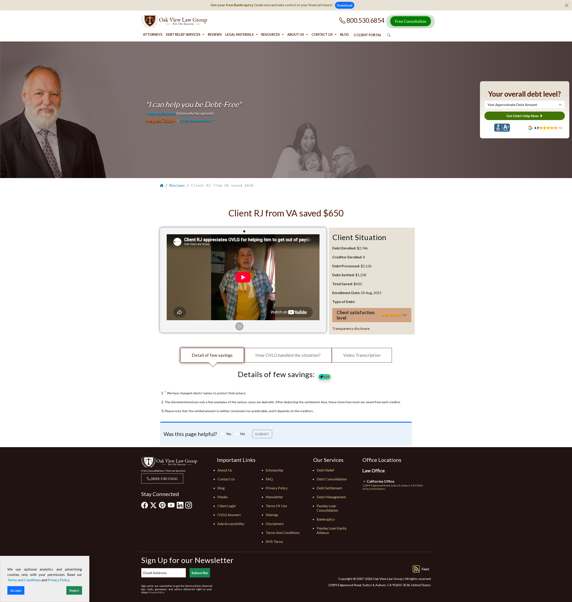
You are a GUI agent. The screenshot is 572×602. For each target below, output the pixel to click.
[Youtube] (171, 505)
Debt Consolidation (332, 479)
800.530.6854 (365, 20)
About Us (295, 34)
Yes (228, 434)
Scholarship (274, 470)
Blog (344, 34)
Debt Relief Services (183, 34)
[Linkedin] (180, 505)
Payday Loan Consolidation (327, 508)
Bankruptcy (326, 519)
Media (222, 497)
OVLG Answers (229, 515)
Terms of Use (276, 506)
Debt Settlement (329, 488)
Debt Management (331, 497)
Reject (74, 590)
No (242, 434)
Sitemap (272, 515)
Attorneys (152, 34)
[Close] (566, 5)
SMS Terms (274, 541)
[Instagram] (188, 505)
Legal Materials (239, 34)
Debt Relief (325, 470)
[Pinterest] (162, 505)
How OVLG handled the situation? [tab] (287, 355)
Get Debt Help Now (522, 116)
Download (344, 5)
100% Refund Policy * (196, 120)
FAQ (269, 479)
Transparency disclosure (351, 328)
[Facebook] (144, 505)
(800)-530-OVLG (164, 478)
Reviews (215, 34)
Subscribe (199, 573)
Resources (270, 34)
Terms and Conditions (283, 532)
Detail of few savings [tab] (212, 355)
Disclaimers (275, 523)
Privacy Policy (277, 488)
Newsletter (274, 497)
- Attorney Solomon (161, 113)
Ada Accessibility (230, 523)
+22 (326, 377)
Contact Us (321, 34)
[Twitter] (153, 505)
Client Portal (368, 35)
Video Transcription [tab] (362, 355)
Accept (15, 590)
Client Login (226, 506)
